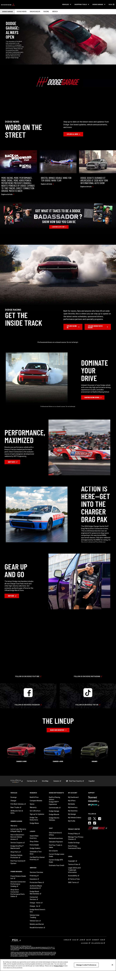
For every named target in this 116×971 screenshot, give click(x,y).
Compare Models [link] (36, 801)
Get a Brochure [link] (35, 811)
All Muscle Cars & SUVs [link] (17, 812)
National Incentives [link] (56, 838)
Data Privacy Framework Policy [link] (74, 847)
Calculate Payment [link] (56, 842)
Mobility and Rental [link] (37, 924)
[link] (8, 4)
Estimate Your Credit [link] (56, 865)
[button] (66, 4)
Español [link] (91, 781)
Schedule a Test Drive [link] (36, 853)
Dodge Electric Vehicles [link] (54, 819)
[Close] (112, 964)
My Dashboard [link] (73, 797)
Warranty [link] (14, 826)
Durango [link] (14, 797)
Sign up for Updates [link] (37, 814)
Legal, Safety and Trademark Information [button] (74, 870)
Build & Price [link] (34, 797)
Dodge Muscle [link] (54, 814)
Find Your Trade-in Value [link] (55, 846)
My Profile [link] (71, 821)
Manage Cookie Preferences (86, 965)
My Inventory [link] (72, 807)
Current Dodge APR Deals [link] (56, 861)
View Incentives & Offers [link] (55, 834)
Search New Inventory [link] (34, 837)
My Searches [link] (72, 811)
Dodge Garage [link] (54, 811)
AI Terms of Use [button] (74, 879)
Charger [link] (13, 801)
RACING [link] (46, 11)
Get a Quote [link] (53, 851)
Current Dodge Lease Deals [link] (56, 855)
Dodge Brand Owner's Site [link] (37, 911)
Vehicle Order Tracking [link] (34, 916)
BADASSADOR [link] (35, 11)
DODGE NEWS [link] (22, 11)
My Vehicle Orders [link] (74, 817)
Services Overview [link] (36, 872)
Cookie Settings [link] (74, 843)
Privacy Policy (58, 966)
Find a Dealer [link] (34, 845)
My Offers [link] (71, 801)
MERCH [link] (55, 11)
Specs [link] (32, 804)
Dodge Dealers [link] (35, 848)
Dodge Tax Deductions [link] (34, 819)
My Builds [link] (71, 804)
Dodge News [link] (34, 823)
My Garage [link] (72, 814)
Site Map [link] (45, 781)
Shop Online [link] (34, 841)
